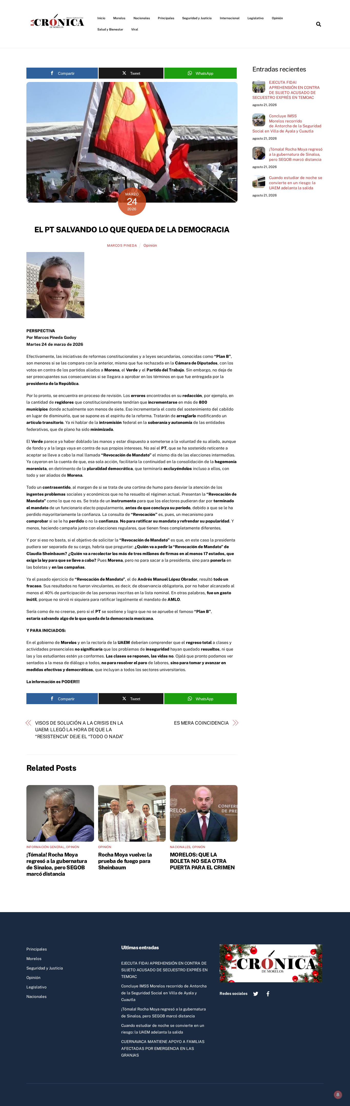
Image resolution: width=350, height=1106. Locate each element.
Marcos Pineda (122, 245)
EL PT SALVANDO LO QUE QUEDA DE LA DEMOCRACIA (131, 229)
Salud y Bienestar (110, 29)
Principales (166, 18)
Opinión (277, 18)
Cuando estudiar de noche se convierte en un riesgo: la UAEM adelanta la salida (295, 182)
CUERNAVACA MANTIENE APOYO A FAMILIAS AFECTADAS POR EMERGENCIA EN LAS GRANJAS (162, 1048)
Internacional (230, 18)
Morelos (119, 18)
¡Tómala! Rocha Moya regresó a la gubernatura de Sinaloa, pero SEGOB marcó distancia (56, 864)
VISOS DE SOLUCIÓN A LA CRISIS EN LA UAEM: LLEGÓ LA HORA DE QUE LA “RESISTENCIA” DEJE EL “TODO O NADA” (79, 729)
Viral (134, 29)
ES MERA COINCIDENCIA (201, 723)
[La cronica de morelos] (58, 36)
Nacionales (141, 18)
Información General (45, 847)
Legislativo (256, 18)
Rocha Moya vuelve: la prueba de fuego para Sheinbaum (125, 861)
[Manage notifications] (338, 1095)
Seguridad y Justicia (197, 18)
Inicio (101, 18)
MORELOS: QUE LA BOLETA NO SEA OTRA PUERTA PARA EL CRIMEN (202, 861)
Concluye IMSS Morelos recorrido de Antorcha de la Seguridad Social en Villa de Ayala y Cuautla (286, 123)
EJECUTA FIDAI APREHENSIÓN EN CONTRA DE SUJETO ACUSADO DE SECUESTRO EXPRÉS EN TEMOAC (286, 90)
